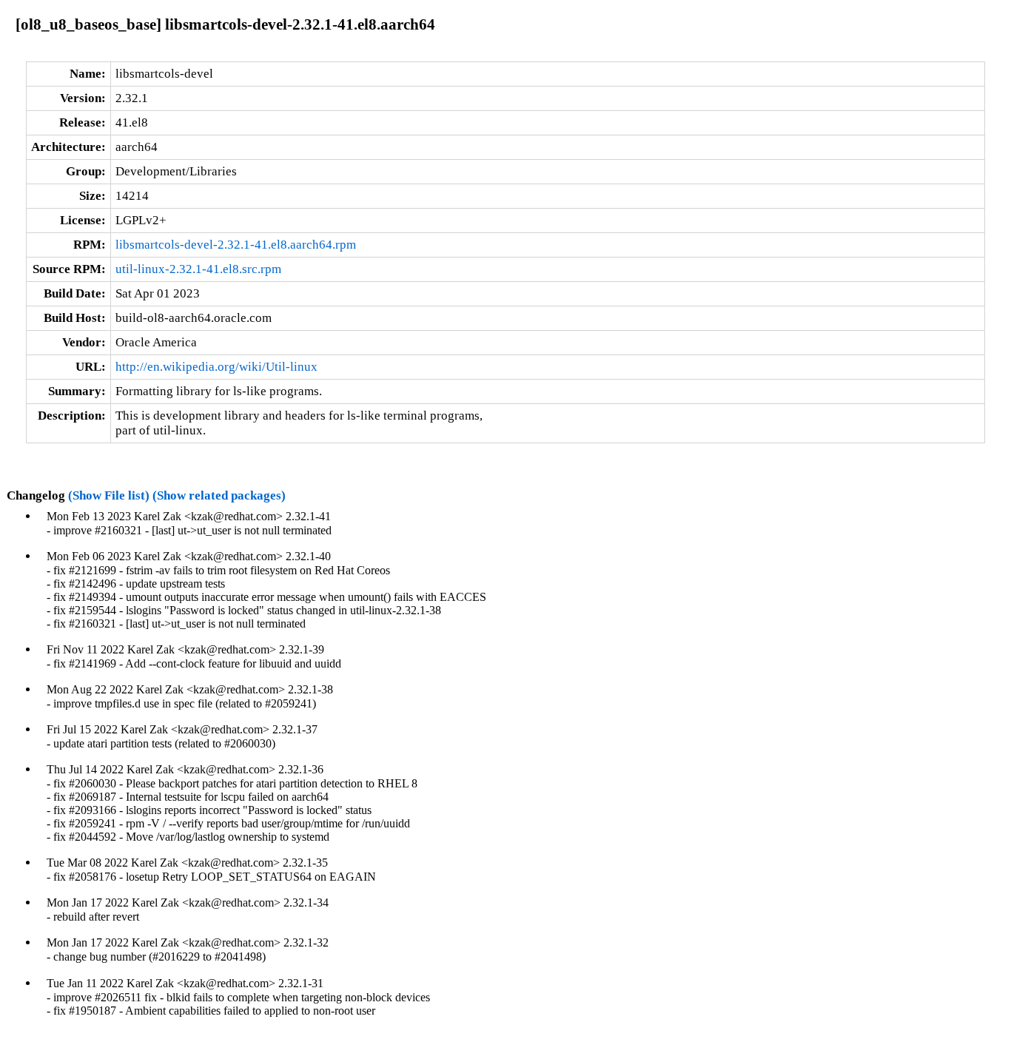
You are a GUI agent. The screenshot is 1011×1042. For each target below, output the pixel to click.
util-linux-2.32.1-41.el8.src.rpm (198, 269)
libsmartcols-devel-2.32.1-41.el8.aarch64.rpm (235, 245)
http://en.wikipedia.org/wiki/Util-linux (216, 367)
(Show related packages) (219, 495)
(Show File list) (109, 495)
